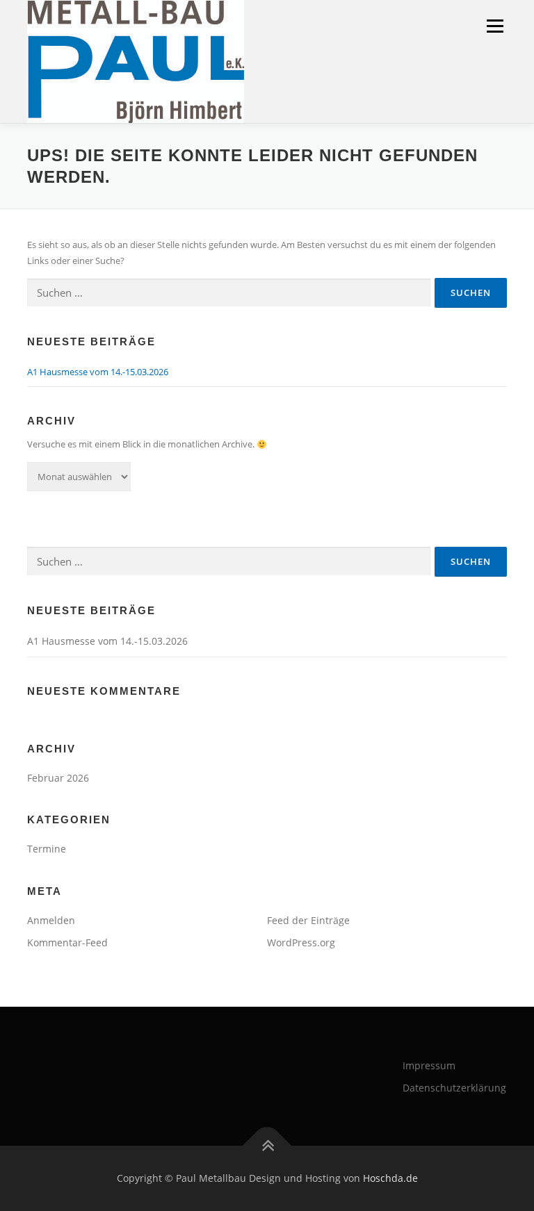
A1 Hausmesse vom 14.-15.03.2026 (97, 371)
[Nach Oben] (267, 1145)
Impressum (429, 1065)
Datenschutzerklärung (454, 1087)
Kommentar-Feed (67, 942)
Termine (46, 848)
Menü (495, 25)
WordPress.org (301, 942)
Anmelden (51, 920)
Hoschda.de (390, 1178)
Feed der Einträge (308, 920)
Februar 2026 (58, 777)
